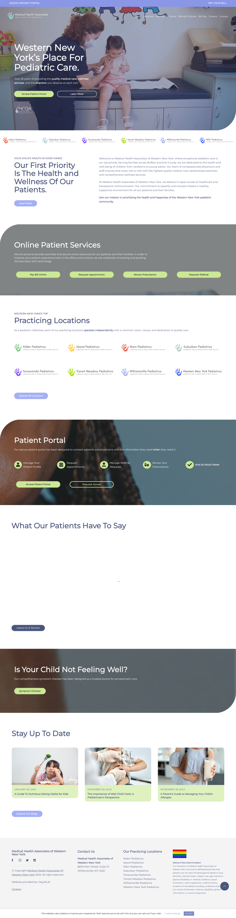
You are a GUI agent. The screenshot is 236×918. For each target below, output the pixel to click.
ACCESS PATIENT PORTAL (24, 3)
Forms (172, 16)
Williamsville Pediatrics (137, 879)
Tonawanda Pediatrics (137, 871)
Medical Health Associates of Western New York (39, 849)
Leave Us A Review (28, 624)
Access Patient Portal (34, 94)
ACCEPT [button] (188, 913)
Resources (161, 16)
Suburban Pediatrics (135, 867)
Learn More (76, 94)
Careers (213, 16)
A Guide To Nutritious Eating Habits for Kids (41, 790)
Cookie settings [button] (172, 913)
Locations (148, 16)
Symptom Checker (30, 687)
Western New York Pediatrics (141, 883)
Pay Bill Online (38, 274)
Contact (224, 16)
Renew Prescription (145, 274)
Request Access (91, 484)
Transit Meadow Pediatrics (139, 875)
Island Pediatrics (133, 859)
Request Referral (199, 274)
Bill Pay (203, 16)
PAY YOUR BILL (217, 3)
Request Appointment (92, 274)
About (137, 16)
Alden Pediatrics (133, 855)
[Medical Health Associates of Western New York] (27, 17)
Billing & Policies (187, 16)
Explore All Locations (31, 395)
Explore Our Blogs (27, 810)
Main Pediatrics (132, 863)
